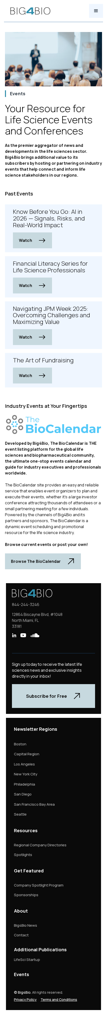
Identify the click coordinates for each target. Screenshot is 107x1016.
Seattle (20, 814)
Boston (20, 744)
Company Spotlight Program (38, 885)
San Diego (23, 794)
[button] (96, 11)
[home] (29, 11)
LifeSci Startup (27, 959)
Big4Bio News (25, 925)
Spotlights (23, 854)
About (21, 911)
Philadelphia (24, 784)
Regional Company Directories (40, 845)
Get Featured (29, 871)
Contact (21, 935)
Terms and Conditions (59, 999)
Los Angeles (24, 764)
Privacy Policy (25, 999)
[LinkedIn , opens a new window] (14, 635)
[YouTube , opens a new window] (23, 635)
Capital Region (26, 754)
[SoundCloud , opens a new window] (35, 635)
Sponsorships (26, 894)
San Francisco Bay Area (34, 804)
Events (21, 974)
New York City (25, 774)
